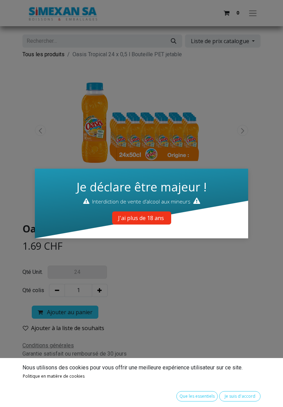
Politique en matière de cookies (54, 376)
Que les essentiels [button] (197, 396)
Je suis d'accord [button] (240, 396)
